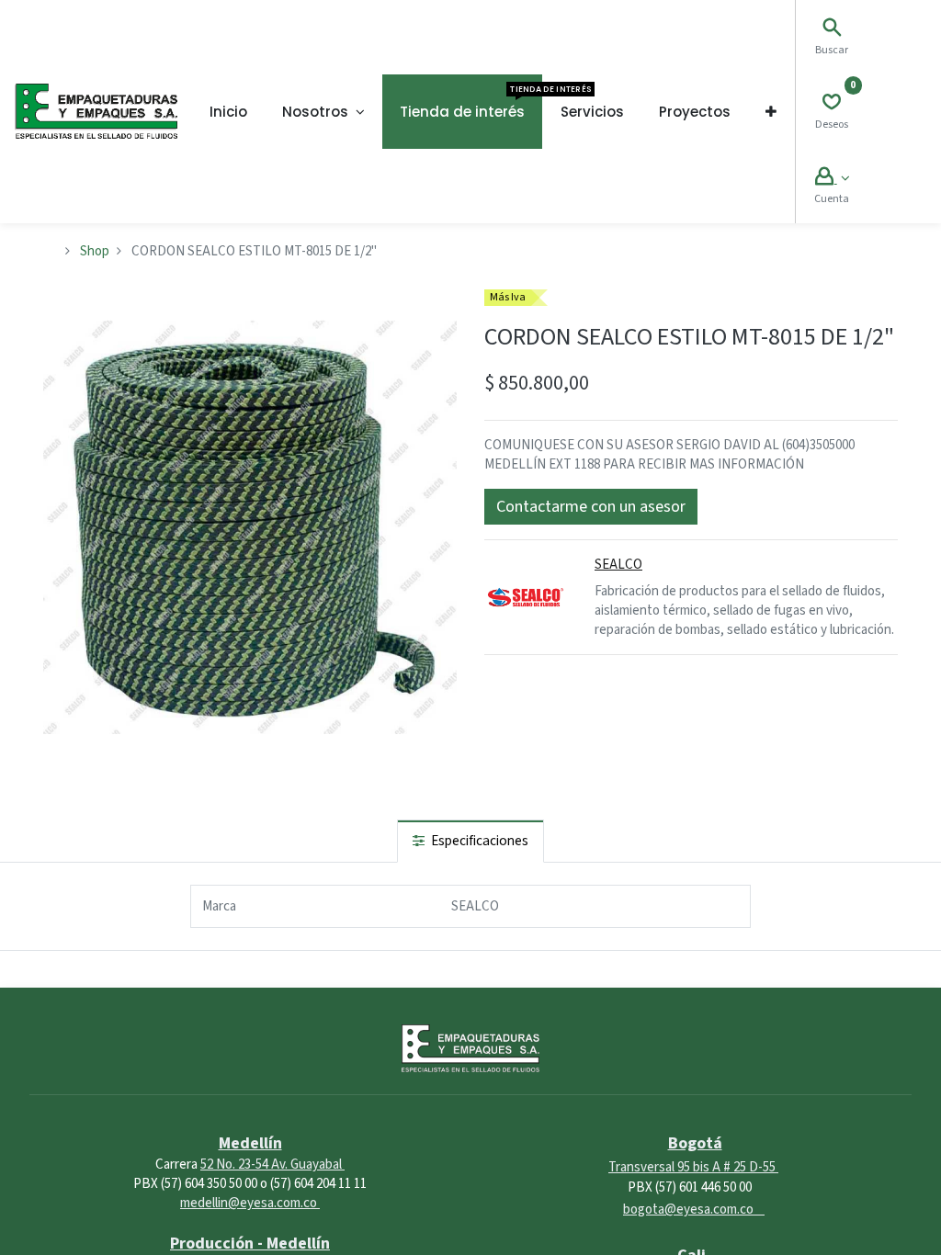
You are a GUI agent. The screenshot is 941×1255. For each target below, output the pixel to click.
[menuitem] (228, 112)
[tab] (470, 841)
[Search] (832, 30)
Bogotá (695, 1143)
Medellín (250, 1143)
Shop (94, 251)
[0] (832, 104)
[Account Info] (832, 178)
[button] (771, 112)
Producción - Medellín (250, 1243)
